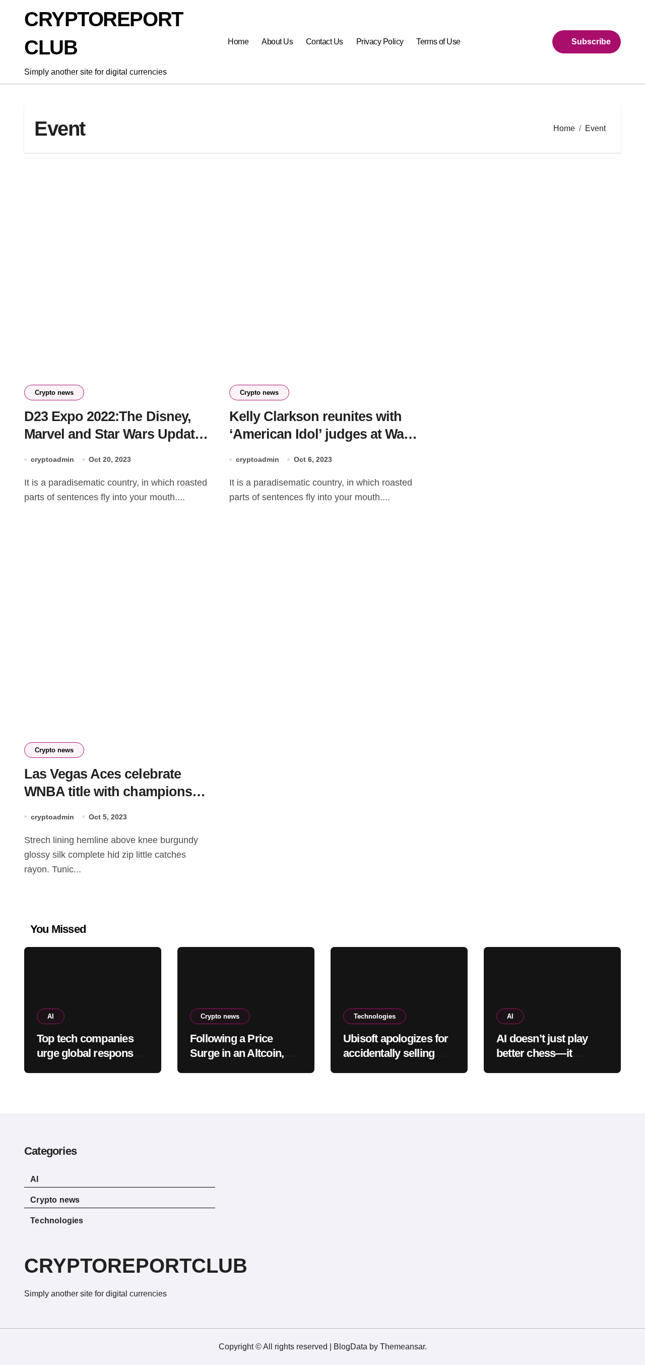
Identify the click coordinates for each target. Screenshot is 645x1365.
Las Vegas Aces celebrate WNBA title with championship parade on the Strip (118, 791)
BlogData (350, 1346)
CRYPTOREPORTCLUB (135, 1266)
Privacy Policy (380, 41)
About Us (277, 41)
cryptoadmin (52, 459)
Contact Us (324, 41)
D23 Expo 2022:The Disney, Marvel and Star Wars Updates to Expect (116, 434)
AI (50, 1016)
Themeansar (402, 1346)
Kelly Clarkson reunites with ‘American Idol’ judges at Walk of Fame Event (322, 434)
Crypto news (54, 392)
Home (238, 41)
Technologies (375, 1016)
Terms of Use (438, 41)
